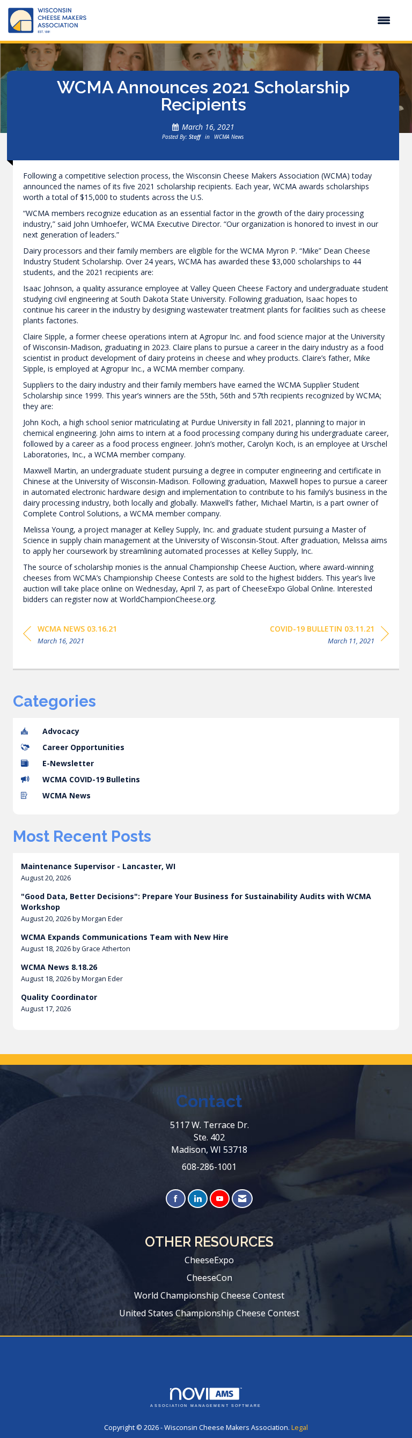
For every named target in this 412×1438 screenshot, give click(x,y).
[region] (329, 637)
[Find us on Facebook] (176, 1198)
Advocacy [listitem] (60, 731)
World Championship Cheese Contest (209, 1295)
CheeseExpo (209, 1260)
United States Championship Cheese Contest (209, 1313)
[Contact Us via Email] (242, 1198)
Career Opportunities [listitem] (83, 747)
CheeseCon (209, 1278)
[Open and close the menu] (244, 20)
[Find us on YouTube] (220, 1198)
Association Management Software (205, 1405)
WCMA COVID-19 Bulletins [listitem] (91, 779)
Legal (299, 1427)
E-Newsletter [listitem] (68, 763)
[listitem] (206, 872)
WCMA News (229, 136)
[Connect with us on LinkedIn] (198, 1198)
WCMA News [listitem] (66, 795)
